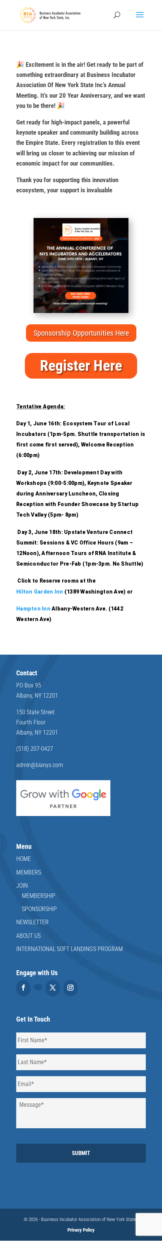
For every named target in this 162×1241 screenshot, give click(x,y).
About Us (28, 935)
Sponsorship (39, 909)
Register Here (81, 365)
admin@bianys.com (39, 765)
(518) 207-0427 (34, 748)
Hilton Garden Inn (39, 592)
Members (28, 872)
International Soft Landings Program (69, 949)
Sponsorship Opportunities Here (81, 332)
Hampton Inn (33, 609)
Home (23, 858)
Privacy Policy (81, 1230)
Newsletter (32, 922)
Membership (38, 895)
